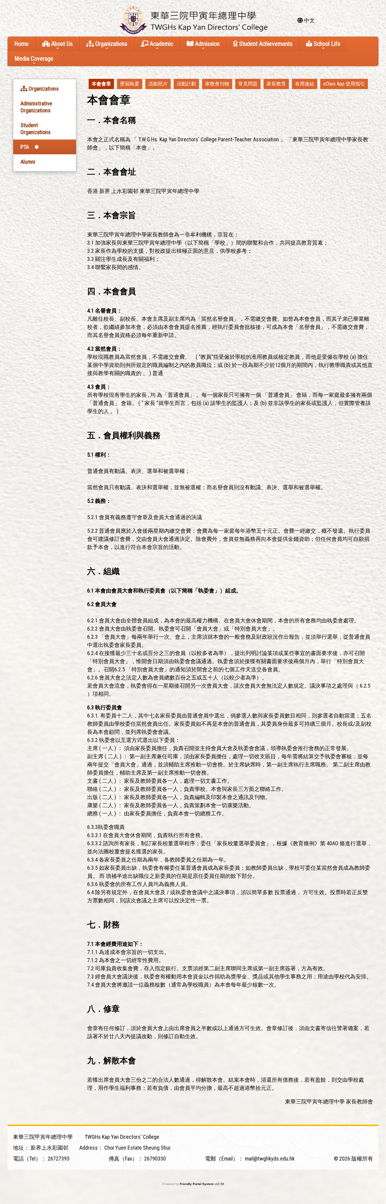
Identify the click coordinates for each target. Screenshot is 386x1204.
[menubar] (228, 84)
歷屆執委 (129, 84)
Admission (207, 43)
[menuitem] (101, 84)
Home (21, 43)
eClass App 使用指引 (344, 84)
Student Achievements (265, 43)
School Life (326, 43)
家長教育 (276, 84)
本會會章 (101, 84)
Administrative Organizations (36, 107)
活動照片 (158, 84)
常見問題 (248, 84)
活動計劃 (186, 84)
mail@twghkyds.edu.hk (270, 1158)
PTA (25, 147)
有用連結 (304, 84)
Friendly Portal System (197, 1184)
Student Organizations (36, 128)
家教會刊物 (217, 84)
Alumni (28, 162)
